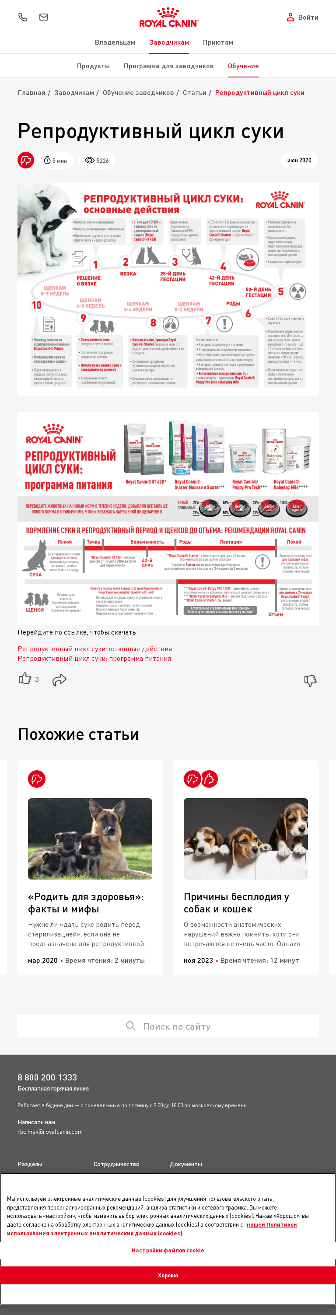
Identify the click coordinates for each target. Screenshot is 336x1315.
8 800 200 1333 (47, 1077)
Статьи (194, 92)
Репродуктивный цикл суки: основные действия (95, 648)
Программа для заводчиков (169, 65)
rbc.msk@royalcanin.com (50, 1131)
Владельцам (115, 42)
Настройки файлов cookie (168, 1250)
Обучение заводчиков (138, 92)
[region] (168, 1239)
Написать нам (36, 1122)
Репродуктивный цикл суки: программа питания (94, 658)
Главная (32, 92)
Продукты (93, 65)
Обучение (243, 65)
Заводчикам (169, 42)
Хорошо (168, 1275)
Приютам (218, 42)
